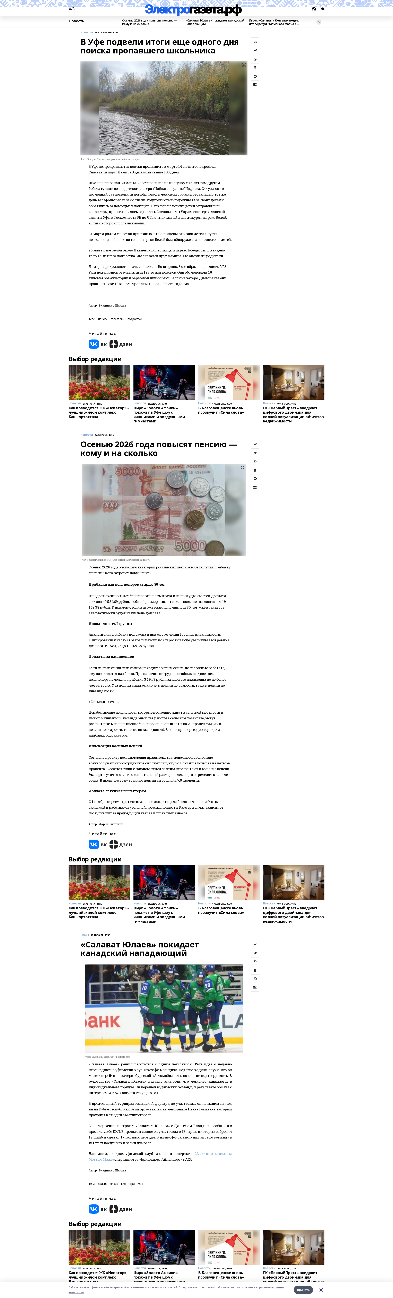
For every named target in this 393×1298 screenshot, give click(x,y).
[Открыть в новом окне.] (98, 344)
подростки (135, 319)
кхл (123, 1184)
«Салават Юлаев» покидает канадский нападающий (215, 22)
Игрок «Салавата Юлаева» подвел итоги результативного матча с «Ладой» (274, 22)
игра (131, 1184)
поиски (102, 319)
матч (141, 1184)
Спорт (84, 935)
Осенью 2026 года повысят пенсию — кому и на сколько (149, 22)
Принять (303, 1290)
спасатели (117, 319)
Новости (86, 32)
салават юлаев (108, 1184)
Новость (76, 21)
